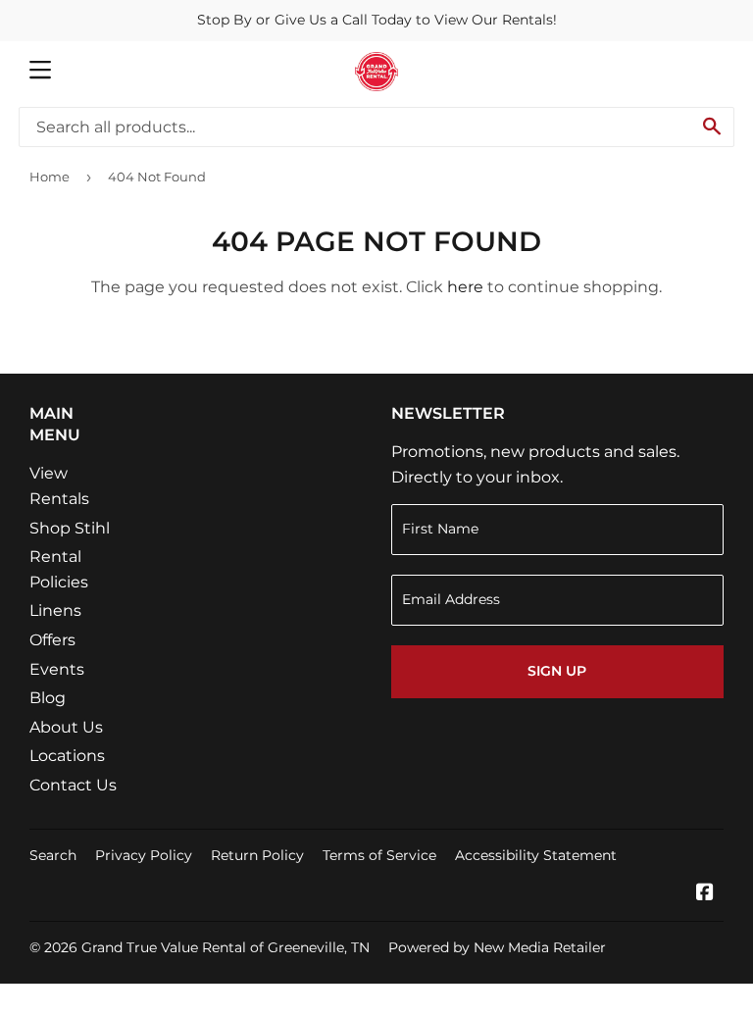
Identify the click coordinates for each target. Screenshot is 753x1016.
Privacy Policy (143, 855)
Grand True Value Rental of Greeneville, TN (225, 947)
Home (49, 176)
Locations (67, 755)
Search (52, 855)
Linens (55, 610)
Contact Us (73, 785)
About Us (66, 727)
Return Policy (257, 855)
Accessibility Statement (536, 855)
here (465, 287)
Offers (52, 640)
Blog (47, 697)
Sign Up (556, 671)
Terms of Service (379, 855)
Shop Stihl (69, 528)
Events (56, 669)
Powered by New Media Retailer (497, 947)
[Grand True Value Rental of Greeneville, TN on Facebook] (705, 894)
